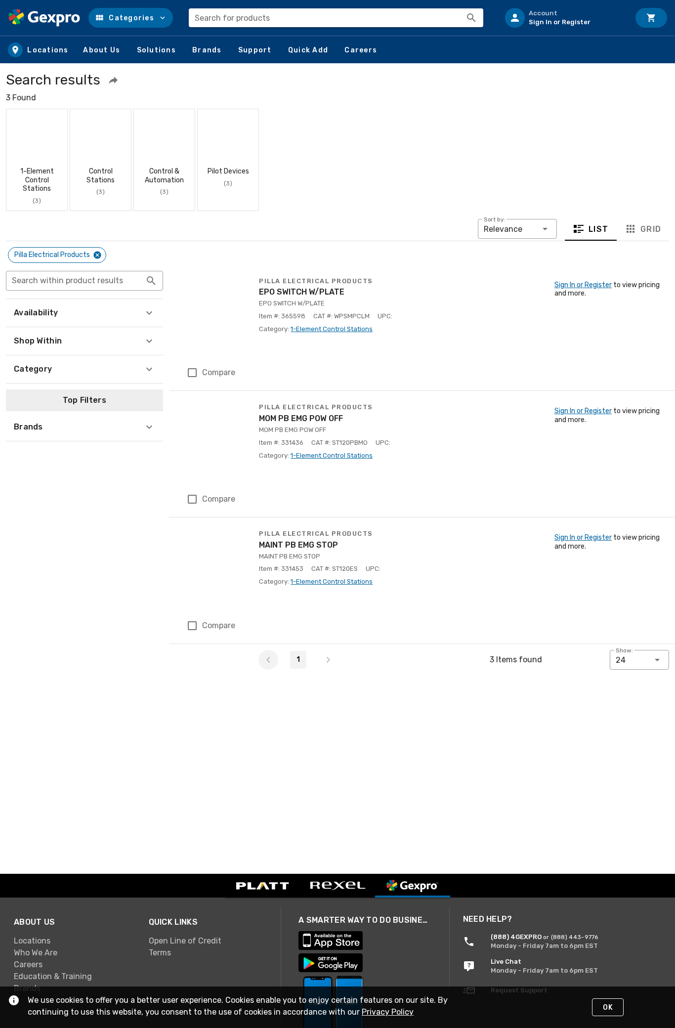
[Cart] (651, 18)
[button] (130, 18)
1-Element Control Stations (332, 329)
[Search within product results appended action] (151, 281)
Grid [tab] (650, 228)
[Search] (471, 18)
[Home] (44, 18)
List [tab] (599, 228)
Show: (624, 650)
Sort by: (495, 219)
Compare (218, 372)
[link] (73, 941)
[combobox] (336, 17)
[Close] (97, 255)
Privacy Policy (388, 1012)
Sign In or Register (583, 285)
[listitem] (563, 17)
